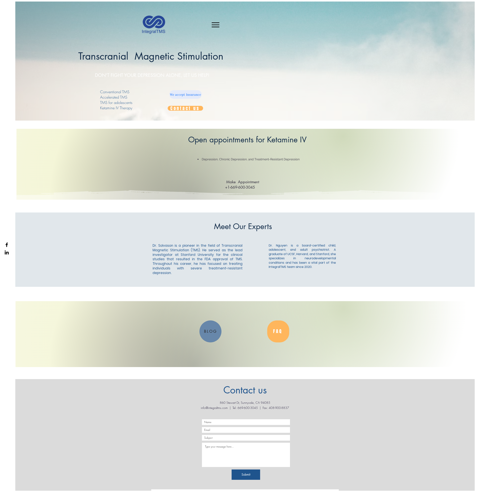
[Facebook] (7, 245)
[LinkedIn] (7, 252)
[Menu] (215, 25)
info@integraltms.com (214, 408)
